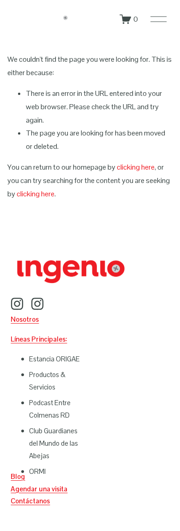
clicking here (136, 167)
